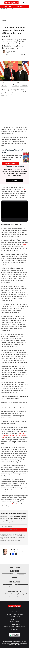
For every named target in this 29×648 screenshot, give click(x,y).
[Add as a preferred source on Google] (14, 636)
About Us (14, 613)
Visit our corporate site (22, 643)
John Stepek (11, 51)
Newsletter (24, 85)
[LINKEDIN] (13, 554)
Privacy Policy (14, 620)
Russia (23, 244)
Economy (4, 20)
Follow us (17, 85)
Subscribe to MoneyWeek (7, 574)
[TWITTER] (11, 554)
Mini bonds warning (15, 8)
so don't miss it (12, 504)
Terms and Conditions (14, 618)
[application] (14, 210)
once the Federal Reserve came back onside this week (13, 435)
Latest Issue (14, 578)
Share (5, 85)
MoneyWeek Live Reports (14, 588)
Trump (24, 189)
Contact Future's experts (14, 615)
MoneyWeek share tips (7, 595)
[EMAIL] (16, 554)
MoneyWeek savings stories (21, 595)
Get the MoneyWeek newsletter (21, 575)
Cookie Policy (14, 623)
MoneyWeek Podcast (7, 585)
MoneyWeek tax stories (14, 598)
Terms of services (18, 534)
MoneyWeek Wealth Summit (21, 585)
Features (23, 54)
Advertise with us (14, 625)
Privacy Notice (19, 535)
